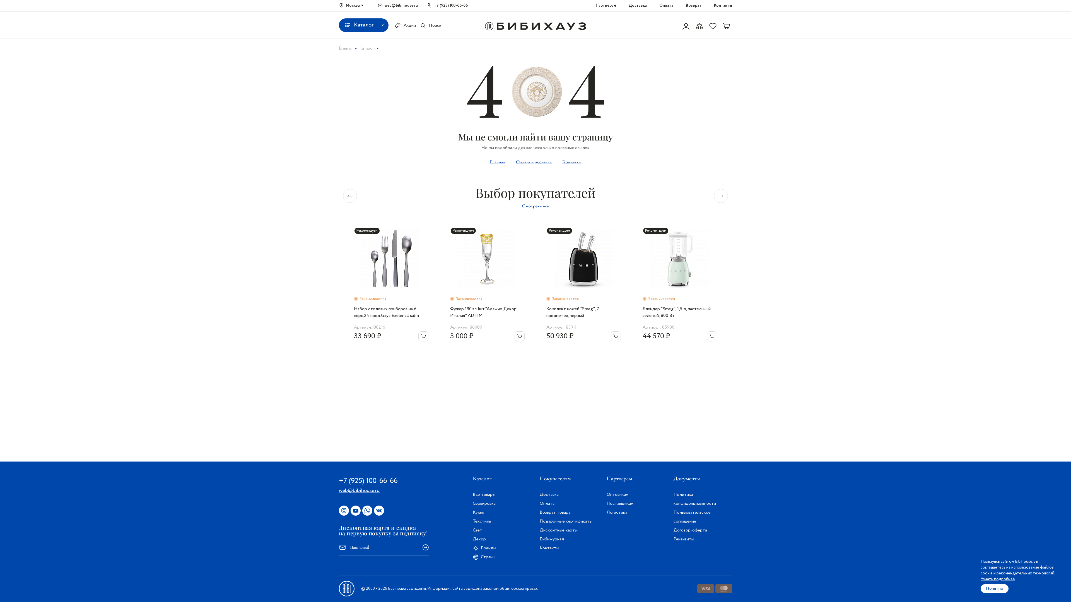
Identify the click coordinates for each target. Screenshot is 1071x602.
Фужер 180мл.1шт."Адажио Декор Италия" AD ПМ (483, 312)
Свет (477, 530)
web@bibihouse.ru (401, 5)
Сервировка (484, 503)
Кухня (478, 512)
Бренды (488, 548)
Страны (488, 557)
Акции (410, 25)
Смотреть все (535, 205)
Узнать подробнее (998, 579)
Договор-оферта (690, 530)
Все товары (484, 494)
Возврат (693, 5)
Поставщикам (620, 503)
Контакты (723, 5)
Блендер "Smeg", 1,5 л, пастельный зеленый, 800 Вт (677, 312)
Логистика (617, 512)
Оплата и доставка (534, 161)
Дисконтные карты (559, 530)
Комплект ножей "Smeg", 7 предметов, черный (572, 312)
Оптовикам (617, 494)
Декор (479, 539)
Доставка (638, 5)
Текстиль (482, 521)
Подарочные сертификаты (566, 521)
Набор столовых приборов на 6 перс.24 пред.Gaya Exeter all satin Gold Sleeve (386, 312)
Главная (497, 161)
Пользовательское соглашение (692, 517)
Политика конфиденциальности (695, 499)
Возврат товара (555, 512)
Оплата (666, 5)
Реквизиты (684, 539)
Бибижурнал (552, 539)
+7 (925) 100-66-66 (451, 5)
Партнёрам (606, 5)
